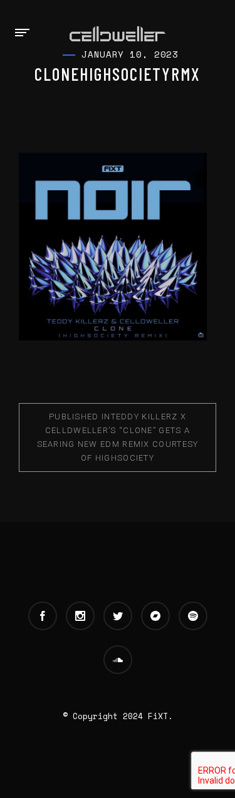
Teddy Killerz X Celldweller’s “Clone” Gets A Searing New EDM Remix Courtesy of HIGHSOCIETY (118, 437)
